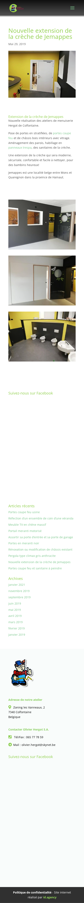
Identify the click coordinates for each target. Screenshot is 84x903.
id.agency (49, 897)
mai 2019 (14, 610)
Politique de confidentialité (32, 892)
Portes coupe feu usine (24, 512)
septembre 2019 (19, 597)
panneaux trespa (20, 147)
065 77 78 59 (34, 737)
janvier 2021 (16, 585)
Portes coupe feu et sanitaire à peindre (35, 568)
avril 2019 (15, 616)
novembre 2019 (19, 591)
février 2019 (16, 628)
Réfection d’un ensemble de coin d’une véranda (40, 518)
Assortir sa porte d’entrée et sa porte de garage (40, 537)
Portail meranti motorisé (25, 531)
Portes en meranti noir (23, 543)
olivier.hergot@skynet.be (38, 745)
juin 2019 (14, 603)
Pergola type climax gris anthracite (32, 556)
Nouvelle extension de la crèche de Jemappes (39, 562)
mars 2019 (15, 622)
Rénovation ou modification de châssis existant (40, 549)
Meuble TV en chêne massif (27, 525)
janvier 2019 (16, 635)
